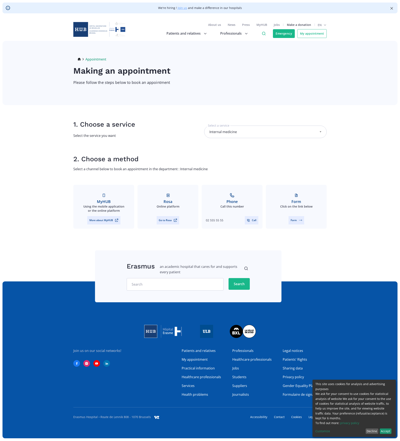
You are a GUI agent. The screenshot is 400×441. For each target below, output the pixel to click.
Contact (279, 417)
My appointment (312, 33)
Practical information (198, 368)
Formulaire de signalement (304, 394)
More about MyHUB (101, 220)
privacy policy (349, 423)
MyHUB (261, 25)
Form (294, 220)
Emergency (284, 33)
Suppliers (239, 385)
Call (254, 220)
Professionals (243, 350)
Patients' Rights (295, 359)
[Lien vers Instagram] (86, 363)
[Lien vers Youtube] (96, 363)
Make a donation (299, 25)
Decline (372, 431)
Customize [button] (322, 431)
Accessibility (258, 417)
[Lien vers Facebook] (76, 363)
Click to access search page (264, 33)
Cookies (296, 417)
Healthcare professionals (201, 377)
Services (188, 385)
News (231, 25)
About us (214, 25)
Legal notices (293, 350)
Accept (385, 431)
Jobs (277, 25)
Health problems (195, 394)
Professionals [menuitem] (231, 33)
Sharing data (293, 368)
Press (246, 25)
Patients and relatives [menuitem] (183, 33)
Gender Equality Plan (299, 385)
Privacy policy (293, 377)
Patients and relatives (199, 350)
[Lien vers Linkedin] (106, 363)
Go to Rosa (165, 220)
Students (239, 377)
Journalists (240, 394)
